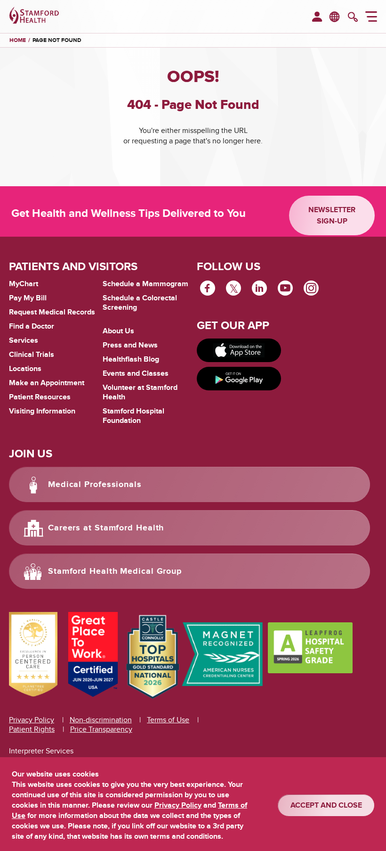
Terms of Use (168, 720)
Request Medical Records (52, 312)
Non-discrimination (101, 720)
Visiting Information (42, 411)
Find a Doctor (31, 326)
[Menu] (371, 17)
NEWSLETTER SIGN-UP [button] (331, 215)
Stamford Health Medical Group (115, 571)
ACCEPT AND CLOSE (326, 805)
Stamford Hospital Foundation (133, 415)
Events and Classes (136, 373)
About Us (118, 331)
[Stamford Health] (34, 16)
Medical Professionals (95, 484)
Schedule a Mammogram (145, 284)
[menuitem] (317, 17)
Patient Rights (32, 729)
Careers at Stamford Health (106, 528)
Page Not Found (56, 40)
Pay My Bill (28, 298)
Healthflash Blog (131, 359)
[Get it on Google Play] (239, 378)
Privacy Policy (31, 720)
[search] (353, 18)
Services (23, 340)
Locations (25, 368)
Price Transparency (101, 729)
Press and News (130, 345)
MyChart (23, 284)
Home (17, 40)
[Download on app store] (239, 350)
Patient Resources (40, 397)
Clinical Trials (31, 354)
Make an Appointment (46, 383)
